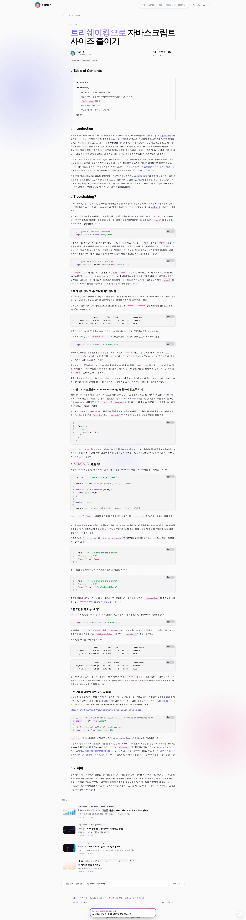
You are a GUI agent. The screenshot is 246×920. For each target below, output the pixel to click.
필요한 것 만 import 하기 (91, 105)
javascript (75, 60)
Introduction (82, 82)
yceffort (73, 898)
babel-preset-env (129, 398)
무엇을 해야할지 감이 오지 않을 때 (95, 110)
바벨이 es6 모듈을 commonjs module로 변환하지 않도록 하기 (106, 97)
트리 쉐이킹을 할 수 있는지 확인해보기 (96, 92)
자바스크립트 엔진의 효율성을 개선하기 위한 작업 (147, 166)
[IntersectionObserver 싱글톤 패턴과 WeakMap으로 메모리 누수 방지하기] (122, 812)
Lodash (107, 700)
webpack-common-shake (97, 750)
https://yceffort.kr (132, 918)
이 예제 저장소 (77, 296)
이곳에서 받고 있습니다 (134, 898)
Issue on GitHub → (168, 902)
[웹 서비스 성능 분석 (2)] (122, 866)
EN (209, 5)
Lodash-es (163, 700)
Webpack (155, 207)
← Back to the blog (78, 902)
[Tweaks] (199, 5)
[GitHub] (204, 5)
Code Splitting (140, 176)
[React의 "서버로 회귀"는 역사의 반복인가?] (122, 848)
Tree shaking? (83, 87)
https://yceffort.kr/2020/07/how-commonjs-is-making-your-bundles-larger (106, 710)
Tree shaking (76, 203)
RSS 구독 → (177, 883)
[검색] (194, 5)
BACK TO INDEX (73, 16)
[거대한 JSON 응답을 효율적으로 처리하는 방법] (122, 830)
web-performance (90, 60)
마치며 (79, 115)
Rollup (145, 203)
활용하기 (92, 101)
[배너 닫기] (152, 911)
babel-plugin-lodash (123, 738)
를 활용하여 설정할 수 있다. (99, 601)
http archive (165, 135)
